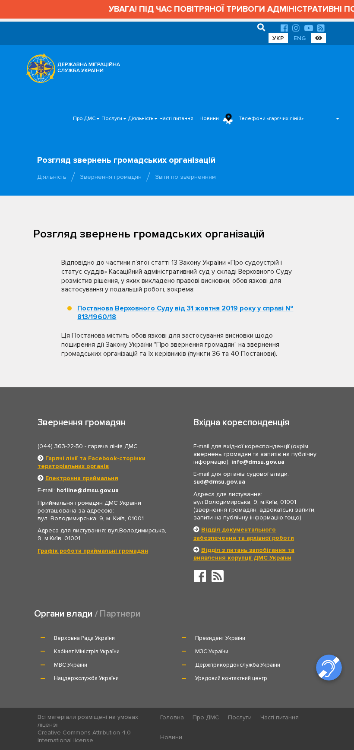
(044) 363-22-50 (60, 446)
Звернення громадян (111, 176)
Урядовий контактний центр (231, 678)
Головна (172, 717)
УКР (278, 38)
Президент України (220, 638)
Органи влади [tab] (63, 613)
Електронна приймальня (81, 478)
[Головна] (38, 70)
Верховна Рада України (84, 638)
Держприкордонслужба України (237, 664)
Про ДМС (84, 118)
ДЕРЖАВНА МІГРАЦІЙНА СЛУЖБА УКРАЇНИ (88, 67)
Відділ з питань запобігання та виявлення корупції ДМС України (243, 553)
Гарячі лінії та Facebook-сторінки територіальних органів (91, 462)
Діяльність (140, 118)
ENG (300, 38)
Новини (209, 118)
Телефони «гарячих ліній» (271, 118)
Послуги (111, 118)
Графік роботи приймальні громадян (93, 550)
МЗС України (211, 651)
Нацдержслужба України (86, 678)
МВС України (70, 664)
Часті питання (176, 118)
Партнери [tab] (120, 613)
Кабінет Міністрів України (87, 651)
